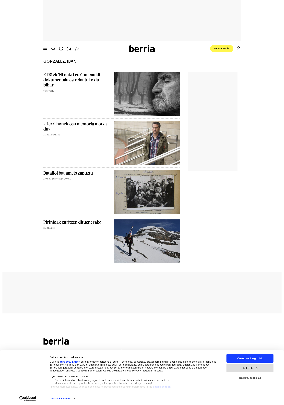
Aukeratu (248, 368)
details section (162, 386)
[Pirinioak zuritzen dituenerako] (147, 241)
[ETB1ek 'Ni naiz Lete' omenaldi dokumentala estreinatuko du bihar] (147, 94)
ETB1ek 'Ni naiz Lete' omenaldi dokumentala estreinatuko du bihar (71, 79)
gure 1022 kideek (69, 361)
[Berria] (56, 343)
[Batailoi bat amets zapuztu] (147, 192)
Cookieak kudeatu (60, 398)
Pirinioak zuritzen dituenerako (72, 222)
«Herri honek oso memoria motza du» (75, 126)
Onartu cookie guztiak (250, 358)
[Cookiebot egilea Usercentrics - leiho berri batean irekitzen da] (27, 398)
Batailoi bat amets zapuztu (68, 172)
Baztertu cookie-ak (250, 377)
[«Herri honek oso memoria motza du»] (147, 143)
